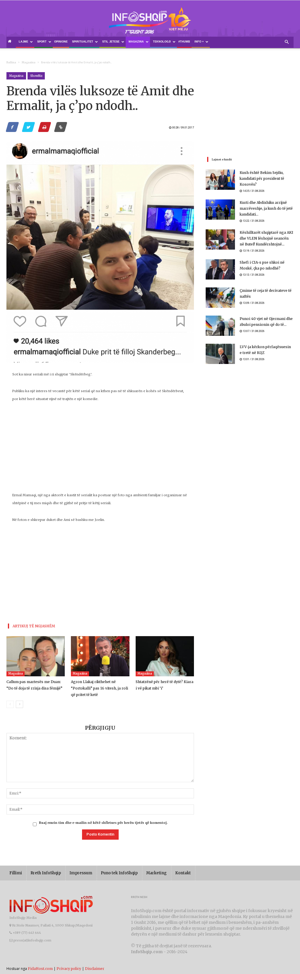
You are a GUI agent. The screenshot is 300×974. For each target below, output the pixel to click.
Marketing (156, 872)
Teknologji (162, 41)
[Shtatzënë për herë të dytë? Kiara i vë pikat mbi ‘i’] (165, 656)
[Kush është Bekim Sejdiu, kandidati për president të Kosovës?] (220, 180)
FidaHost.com (40, 968)
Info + (199, 41)
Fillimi (15, 872)
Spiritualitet (82, 41)
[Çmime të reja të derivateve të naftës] (220, 297)
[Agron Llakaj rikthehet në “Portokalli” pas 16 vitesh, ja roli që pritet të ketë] (100, 656)
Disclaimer (94, 968)
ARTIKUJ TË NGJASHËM (34, 626)
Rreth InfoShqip (45, 872)
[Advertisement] (100, 450)
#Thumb (184, 41)
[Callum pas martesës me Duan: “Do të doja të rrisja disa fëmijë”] (35, 656)
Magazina (136, 41)
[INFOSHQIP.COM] (150, 22)
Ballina (11, 62)
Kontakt (183, 872)
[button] (286, 42)
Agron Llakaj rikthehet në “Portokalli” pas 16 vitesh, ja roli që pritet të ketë (99, 688)
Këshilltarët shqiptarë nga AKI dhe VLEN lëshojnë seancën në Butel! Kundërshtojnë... (266, 238)
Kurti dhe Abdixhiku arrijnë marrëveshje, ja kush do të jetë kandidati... (266, 208)
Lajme (23, 41)
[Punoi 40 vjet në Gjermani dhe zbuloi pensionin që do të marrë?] (220, 326)
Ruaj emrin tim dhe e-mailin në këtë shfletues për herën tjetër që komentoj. (103, 823)
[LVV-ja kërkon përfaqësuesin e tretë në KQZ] (220, 354)
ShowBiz (36, 76)
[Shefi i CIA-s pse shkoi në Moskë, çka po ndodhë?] (220, 269)
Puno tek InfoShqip (119, 872)
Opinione (61, 41)
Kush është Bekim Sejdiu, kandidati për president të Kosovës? (262, 178)
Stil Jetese (111, 41)
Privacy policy (69, 968)
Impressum (80, 872)
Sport (42, 41)
